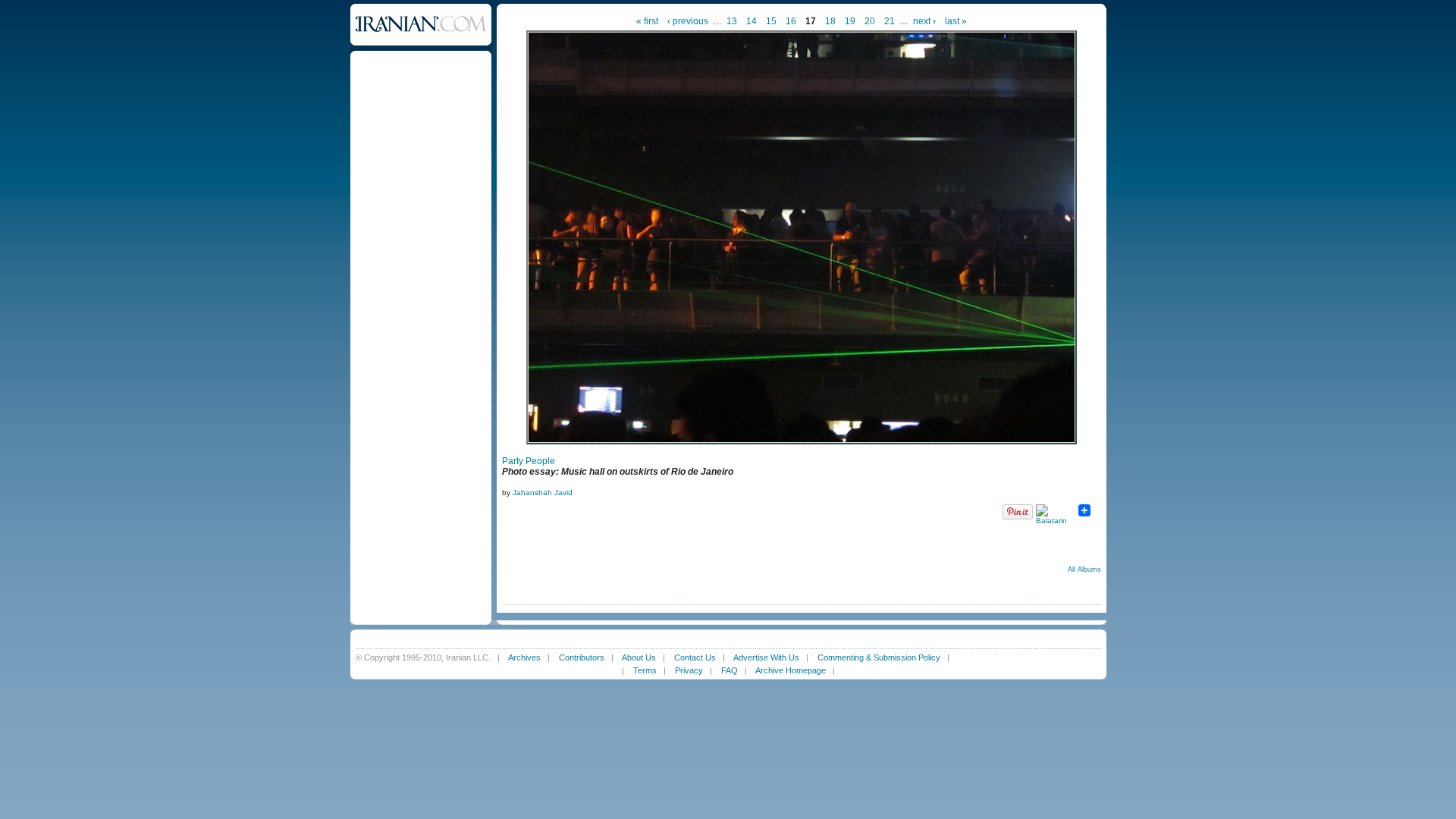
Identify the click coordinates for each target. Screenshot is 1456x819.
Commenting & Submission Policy (878, 657)
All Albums (1084, 569)
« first (647, 21)
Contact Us (695, 657)
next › (924, 21)
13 (731, 21)
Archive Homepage (790, 670)
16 (791, 21)
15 (771, 21)
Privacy (689, 670)
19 (850, 21)
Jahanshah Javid (543, 492)
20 (869, 21)
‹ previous (687, 21)
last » (956, 21)
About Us (639, 657)
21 (889, 21)
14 (751, 21)
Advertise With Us (766, 657)
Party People (528, 461)
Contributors (581, 657)
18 (830, 21)
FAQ (729, 670)
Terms (645, 670)
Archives (524, 657)
